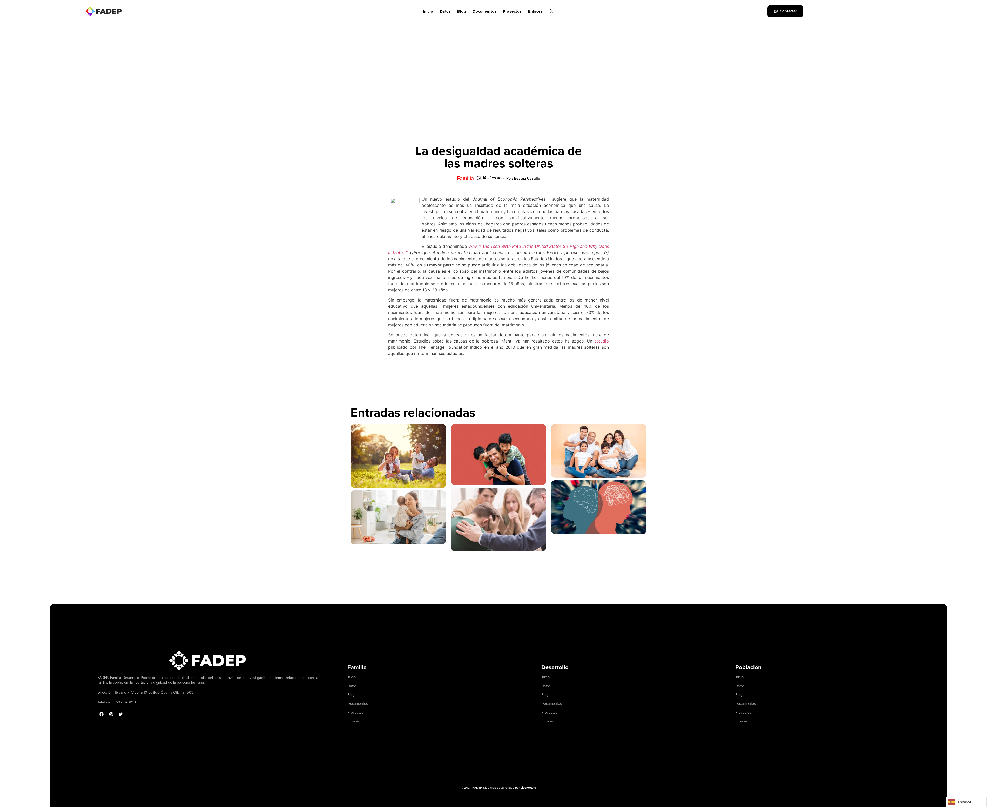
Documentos (484, 11)
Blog (461, 11)
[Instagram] (111, 714)
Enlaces (535, 11)
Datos (445, 11)
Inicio (428, 11)
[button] (523, 178)
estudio (601, 341)
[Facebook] (101, 714)
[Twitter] (121, 714)
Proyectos (512, 11)
